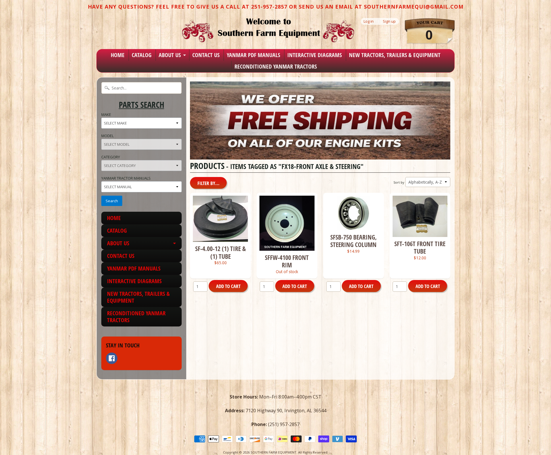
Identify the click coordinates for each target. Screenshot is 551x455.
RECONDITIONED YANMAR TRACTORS (275, 66)
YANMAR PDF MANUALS (253, 55)
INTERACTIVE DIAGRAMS (314, 55)
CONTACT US (206, 55)
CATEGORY (110, 157)
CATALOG (142, 55)
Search (112, 200)
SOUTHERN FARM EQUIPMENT (273, 452)
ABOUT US (170, 55)
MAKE (106, 114)
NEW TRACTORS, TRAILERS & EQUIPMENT (395, 55)
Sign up (389, 21)
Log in (369, 21)
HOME (118, 55)
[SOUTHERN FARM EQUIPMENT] (268, 30)
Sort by (398, 182)
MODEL (107, 135)
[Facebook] (111, 358)
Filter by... (208, 183)
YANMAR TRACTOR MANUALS (126, 178)
